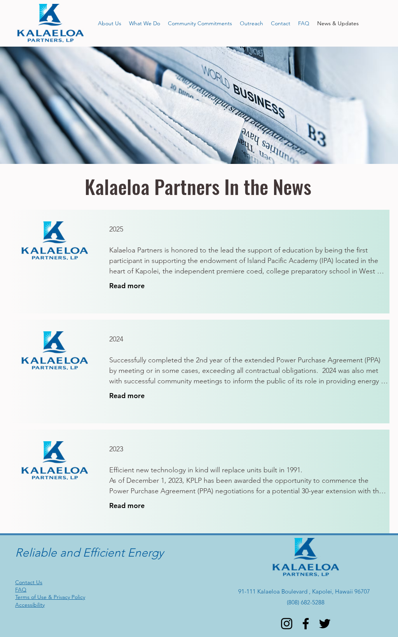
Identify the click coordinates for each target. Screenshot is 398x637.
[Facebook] (305, 623)
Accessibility (30, 604)
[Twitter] (324, 623)
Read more (127, 285)
